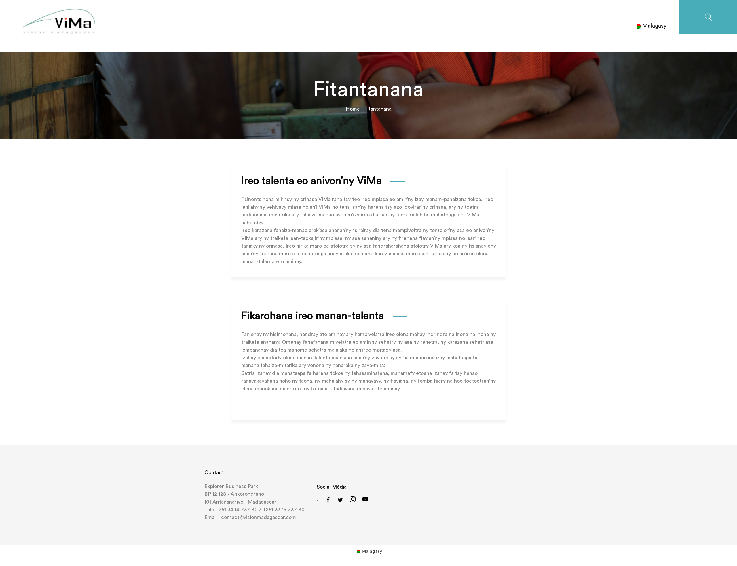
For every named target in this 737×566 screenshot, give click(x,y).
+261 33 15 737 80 (284, 509)
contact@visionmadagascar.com (258, 517)
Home (353, 108)
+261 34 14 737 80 (237, 509)
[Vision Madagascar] (59, 21)
